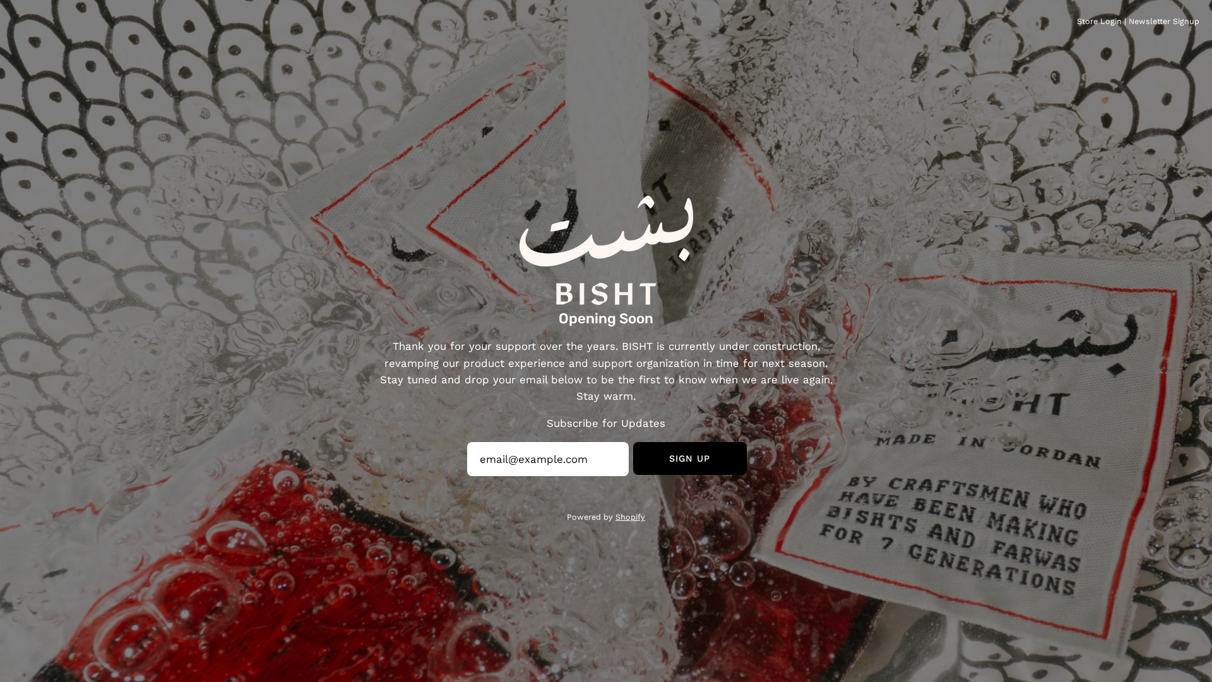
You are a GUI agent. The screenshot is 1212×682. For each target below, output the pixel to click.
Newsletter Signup (1164, 21)
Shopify (630, 517)
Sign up (690, 458)
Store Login (1099, 21)
